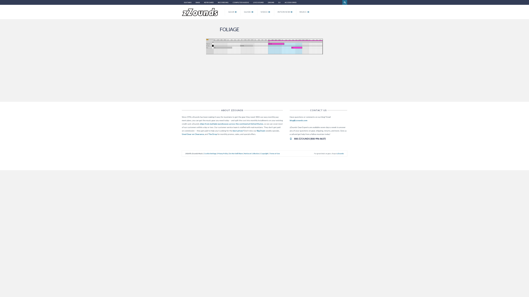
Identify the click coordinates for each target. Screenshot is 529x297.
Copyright (264, 153)
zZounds (340, 153)
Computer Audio (241, 2)
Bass (198, 2)
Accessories (291, 2)
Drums (271, 2)
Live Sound (258, 2)
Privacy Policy (223, 153)
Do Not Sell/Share (236, 153)
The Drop (212, 134)
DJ (279, 2)
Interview (283, 12)
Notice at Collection (251, 153)
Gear (231, 12)
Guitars (188, 2)
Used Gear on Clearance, (193, 134)
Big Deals (261, 131)
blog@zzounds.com (298, 120)
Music (303, 12)
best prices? (238, 131)
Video (264, 12)
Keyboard (209, 2)
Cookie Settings (210, 153)
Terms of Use (274, 153)
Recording (223, 2)
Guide (247, 12)
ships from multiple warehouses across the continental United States (231, 124)
